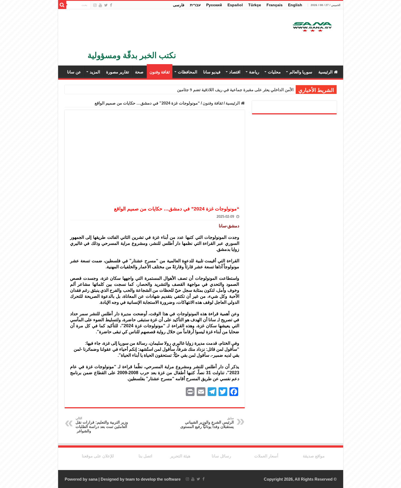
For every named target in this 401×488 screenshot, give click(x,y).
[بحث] (62, 5)
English (295, 5)
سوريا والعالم (300, 72)
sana (92, 479)
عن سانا (74, 72)
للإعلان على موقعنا (98, 456)
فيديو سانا (211, 72)
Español (235, 5)
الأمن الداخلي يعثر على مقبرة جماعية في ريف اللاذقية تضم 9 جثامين (235, 90)
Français (275, 5)
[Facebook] (111, 5)
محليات (274, 72)
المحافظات (187, 72)
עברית (195, 5)
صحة (139, 72)
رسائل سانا (221, 456)
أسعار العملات (266, 456)
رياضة (254, 72)
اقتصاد (234, 72)
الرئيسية (325, 72)
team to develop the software (153, 479)
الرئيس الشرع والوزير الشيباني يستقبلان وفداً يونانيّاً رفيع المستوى (207, 422)
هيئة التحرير (180, 456)
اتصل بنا (145, 456)
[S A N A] (312, 27)
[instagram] (95, 5)
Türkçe (254, 5)
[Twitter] (106, 5)
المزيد (95, 72)
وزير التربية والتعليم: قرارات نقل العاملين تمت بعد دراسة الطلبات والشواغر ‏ (102, 424)
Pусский (214, 5)
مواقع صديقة (314, 456)
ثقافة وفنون (159, 72)
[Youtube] (100, 5)
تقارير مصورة (117, 72)
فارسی (178, 5)
